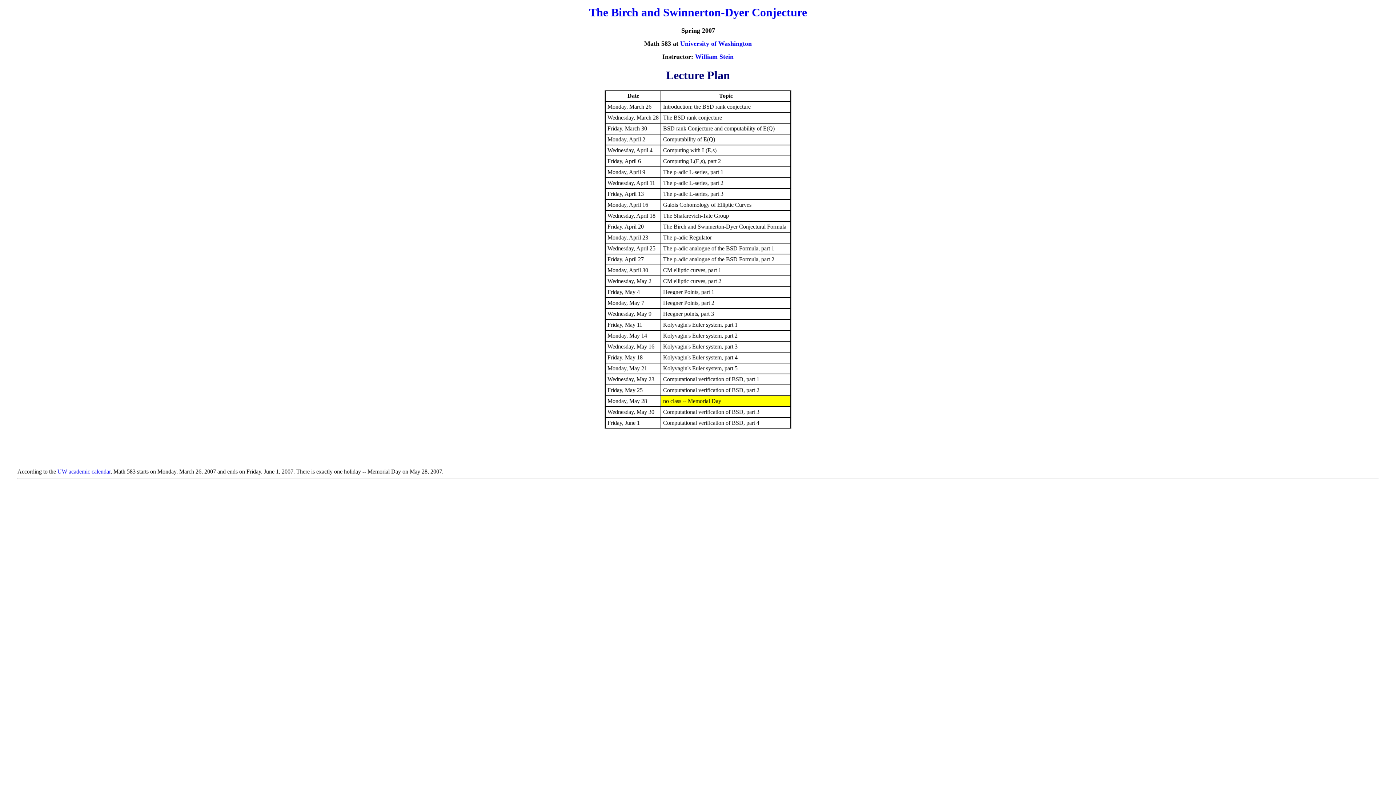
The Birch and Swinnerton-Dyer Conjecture (698, 12)
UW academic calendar (84, 471)
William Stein (714, 56)
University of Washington (716, 43)
